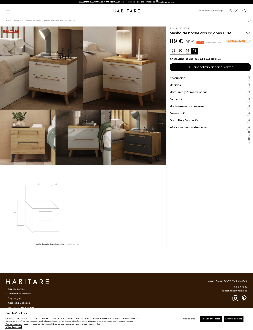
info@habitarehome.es (234, 290)
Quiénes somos (16, 288)
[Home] (126, 10)
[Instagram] (235, 298)
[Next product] (250, 20)
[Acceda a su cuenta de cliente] (236, 10)
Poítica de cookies (13, 327)
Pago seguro (15, 298)
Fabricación (210, 99)
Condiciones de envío (19, 293)
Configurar (189, 319)
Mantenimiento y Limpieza (210, 106)
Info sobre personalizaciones (210, 127)
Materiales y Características (210, 92)
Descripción (210, 78)
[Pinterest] (244, 298)
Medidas (210, 85)
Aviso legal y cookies (19, 302)
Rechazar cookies (211, 319)
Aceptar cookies (233, 319)
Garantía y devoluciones (21, 307)
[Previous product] (249, 20)
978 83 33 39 (240, 286)
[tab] (210, 77)
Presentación (210, 113)
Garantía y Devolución (210, 120)
